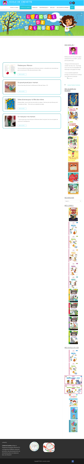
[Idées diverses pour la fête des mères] (10, 104)
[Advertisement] (31, 53)
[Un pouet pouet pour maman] (10, 87)
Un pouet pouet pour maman (28, 82)
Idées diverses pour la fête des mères (31, 100)
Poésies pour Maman (25, 65)
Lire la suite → (22, 74)
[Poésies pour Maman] (10, 69)
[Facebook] (70, 3)
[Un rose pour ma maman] (10, 121)
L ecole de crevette (19, 2)
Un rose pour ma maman (26, 117)
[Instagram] (73, 3)
